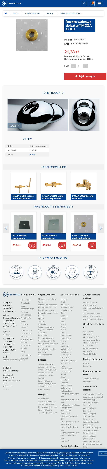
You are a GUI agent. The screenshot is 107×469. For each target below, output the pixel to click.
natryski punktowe (46, 404)
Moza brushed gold (69, 360)
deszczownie (43, 398)
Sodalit (64, 374)
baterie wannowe (45, 364)
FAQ (23, 351)
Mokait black (66, 352)
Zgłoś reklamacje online (8, 386)
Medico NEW (66, 385)
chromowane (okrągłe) (93, 394)
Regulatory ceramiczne (48, 313)
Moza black (65, 357)
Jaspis (63, 324)
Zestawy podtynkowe (47, 412)
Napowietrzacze (45, 354)
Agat (63, 302)
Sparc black (65, 413)
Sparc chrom (66, 410)
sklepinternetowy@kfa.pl (14, 359)
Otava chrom (66, 368)
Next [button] (99, 227)
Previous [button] (4, 227)
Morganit (65, 346)
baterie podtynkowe (47, 383)
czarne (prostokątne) (92, 427)
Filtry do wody (44, 346)
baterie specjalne (45, 386)
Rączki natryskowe (46, 310)
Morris (63, 341)
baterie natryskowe (46, 367)
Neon (63, 366)
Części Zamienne (33, 13)
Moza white (66, 424)
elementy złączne (90, 343)
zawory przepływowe (92, 316)
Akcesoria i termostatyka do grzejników (90, 348)
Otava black (66, 371)
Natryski (42, 394)
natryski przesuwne (46, 401)
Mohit (63, 343)
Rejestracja (26, 300)
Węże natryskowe (46, 327)
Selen (63, 377)
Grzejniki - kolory (90, 354)
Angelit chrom (67, 307)
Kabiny (86, 363)
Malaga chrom (67, 388)
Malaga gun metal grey (70, 405)
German (64, 316)
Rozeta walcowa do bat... (71, 13)
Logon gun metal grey (70, 432)
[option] (31, 35)
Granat (64, 318)
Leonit (63, 332)
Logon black (66, 338)
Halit (63, 321)
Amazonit (65, 304)
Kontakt (24, 358)
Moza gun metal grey (70, 421)
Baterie (42, 359)
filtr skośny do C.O (91, 337)
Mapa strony (26, 355)
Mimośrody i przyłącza (47, 304)
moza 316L (65, 441)
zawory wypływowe (91, 313)
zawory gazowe (89, 305)
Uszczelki (42, 332)
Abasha (64, 299)
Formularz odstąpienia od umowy (27, 339)
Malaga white (66, 407)
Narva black (65, 363)
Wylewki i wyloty (45, 329)
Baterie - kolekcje (70, 294)
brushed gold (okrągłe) (93, 397)
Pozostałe (42, 335)
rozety (32, 154)
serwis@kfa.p (13, 380)
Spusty (41, 318)
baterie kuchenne (46, 375)
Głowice (42, 302)
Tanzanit (64, 382)
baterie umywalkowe (47, 370)
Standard (65, 380)
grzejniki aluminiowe (91, 340)
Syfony (41, 321)
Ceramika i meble (69, 446)
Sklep (16, 13)
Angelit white (66, 310)
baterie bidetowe (45, 372)
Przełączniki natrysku (47, 307)
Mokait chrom (66, 349)
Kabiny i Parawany (92, 359)
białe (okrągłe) (89, 413)
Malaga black (66, 391)
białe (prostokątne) (91, 441)
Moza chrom (66, 354)
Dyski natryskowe (46, 338)
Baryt (63, 313)
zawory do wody (90, 302)
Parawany (87, 366)
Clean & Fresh (44, 389)
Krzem (63, 327)
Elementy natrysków (47, 299)
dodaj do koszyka (85, 76)
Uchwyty (42, 324)
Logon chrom (66, 335)
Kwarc (63, 329)
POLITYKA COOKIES (68, 465)
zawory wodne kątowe (93, 319)
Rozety (50, 13)
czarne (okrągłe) (90, 399)
